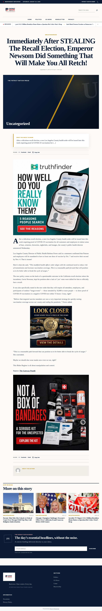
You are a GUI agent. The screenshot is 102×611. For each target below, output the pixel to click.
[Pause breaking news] (97, 24)
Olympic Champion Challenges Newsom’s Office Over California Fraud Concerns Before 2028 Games (50, 520)
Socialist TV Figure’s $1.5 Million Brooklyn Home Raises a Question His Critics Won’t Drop (83, 520)
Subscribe (92, 548)
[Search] (97, 10)
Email (29, 152)
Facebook (23, 152)
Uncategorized (51, 34)
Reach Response (54, 609)
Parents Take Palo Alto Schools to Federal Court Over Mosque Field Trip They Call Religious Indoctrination (17, 520)
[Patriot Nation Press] (10, 10)
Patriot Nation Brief (88, 1)
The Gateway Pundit (27, 371)
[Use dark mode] (97, 1)
